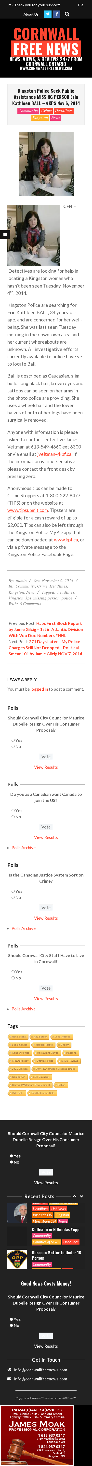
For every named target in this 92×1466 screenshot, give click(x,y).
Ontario (71, 1266)
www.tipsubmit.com (27, 510)
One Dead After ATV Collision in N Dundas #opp (55, 1204)
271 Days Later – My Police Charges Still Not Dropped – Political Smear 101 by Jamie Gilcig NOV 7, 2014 (45, 647)
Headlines (64, 110)
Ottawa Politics (45, 1060)
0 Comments (30, 603)
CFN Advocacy (20, 1060)
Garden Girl (18, 1077)
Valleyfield (17, 1093)
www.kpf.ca (66, 539)
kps (28, 598)
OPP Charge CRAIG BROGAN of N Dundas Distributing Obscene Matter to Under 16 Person (56, 1227)
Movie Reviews (69, 1060)
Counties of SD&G (46, 1220)
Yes (18, 740)
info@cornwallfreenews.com (40, 1378)
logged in (39, 689)
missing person (46, 598)
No (18, 746)
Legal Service (19, 1044)
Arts (36, 1259)
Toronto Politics (44, 1044)
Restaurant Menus (47, 1052)
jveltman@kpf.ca (54, 454)
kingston (16, 598)
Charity (65, 1044)
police (67, 598)
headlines (65, 592)
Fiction (61, 1085)
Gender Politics (20, 1052)
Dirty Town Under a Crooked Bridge (56, 1068)
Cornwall (70, 1259)
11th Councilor (41, 1077)
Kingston (40, 117)
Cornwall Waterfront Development (31, 1085)
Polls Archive (24, 847)
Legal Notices (62, 1036)
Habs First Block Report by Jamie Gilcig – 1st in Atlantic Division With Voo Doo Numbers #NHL (46, 629)
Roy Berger (40, 1036)
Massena (71, 1052)
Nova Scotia (19, 1036)
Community (28, 110)
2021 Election (20, 1068)
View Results (46, 767)
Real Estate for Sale (42, 1093)
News (55, 117)
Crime (46, 110)
